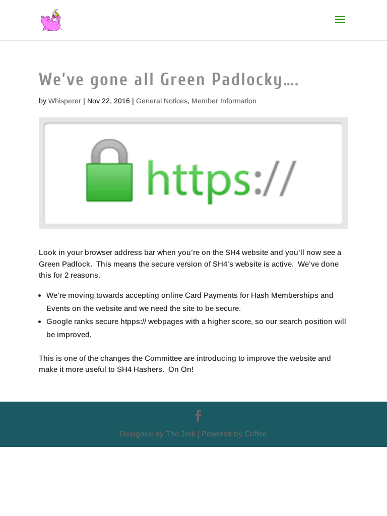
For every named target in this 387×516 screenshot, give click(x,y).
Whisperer (64, 101)
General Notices (161, 101)
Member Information (223, 101)
